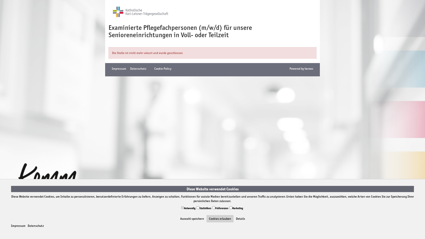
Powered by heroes (301, 69)
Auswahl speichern (192, 219)
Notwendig (189, 208)
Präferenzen (221, 208)
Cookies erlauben (220, 219)
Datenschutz (36, 226)
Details (240, 219)
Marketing (237, 208)
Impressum (18, 226)
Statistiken (205, 208)
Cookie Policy (162, 69)
